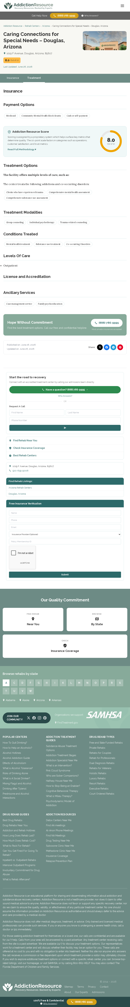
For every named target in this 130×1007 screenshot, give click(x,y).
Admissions (98, 992)
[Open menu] (122, 5)
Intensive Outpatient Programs (19, 865)
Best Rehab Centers (24, 455)
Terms (80, 986)
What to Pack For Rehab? (16, 845)
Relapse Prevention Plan (59, 861)
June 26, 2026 (25, 66)
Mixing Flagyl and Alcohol (17, 783)
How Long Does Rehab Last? (19, 835)
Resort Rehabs (97, 783)
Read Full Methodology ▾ (22, 149)
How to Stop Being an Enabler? (63, 786)
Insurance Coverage (57, 856)
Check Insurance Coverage (29, 448)
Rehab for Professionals (102, 758)
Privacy (92, 986)
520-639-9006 (20, 470)
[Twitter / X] (28, 718)
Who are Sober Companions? (62, 775)
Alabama (10, 700)
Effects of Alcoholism (14, 763)
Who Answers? (91, 15)
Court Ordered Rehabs (101, 793)
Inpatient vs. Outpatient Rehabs (19, 860)
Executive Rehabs (99, 788)
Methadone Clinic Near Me (60, 851)
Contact (104, 986)
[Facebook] (34, 718)
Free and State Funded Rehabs (106, 742)
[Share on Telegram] (113, 347)
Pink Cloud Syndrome (58, 770)
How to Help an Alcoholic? (17, 747)
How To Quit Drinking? (15, 742)
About (67, 992)
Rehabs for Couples (100, 753)
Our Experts (81, 992)
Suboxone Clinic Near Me (60, 845)
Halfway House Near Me (59, 780)
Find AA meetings (55, 825)
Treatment (34, 77)
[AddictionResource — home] (28, 5)
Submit (65, 574)
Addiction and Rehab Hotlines (19, 830)
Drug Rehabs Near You (15, 825)
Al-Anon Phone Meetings (59, 830)
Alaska (25, 700)
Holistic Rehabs (97, 773)
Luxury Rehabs (97, 778)
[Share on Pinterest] (120, 347)
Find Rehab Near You (25, 440)
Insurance (13, 77)
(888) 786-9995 (66, 15)
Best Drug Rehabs (12, 820)
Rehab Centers (32, 26)
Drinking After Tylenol (14, 788)
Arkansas (56, 700)
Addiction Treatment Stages (61, 755)
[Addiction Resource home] (32, 987)
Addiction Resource (12, 26)
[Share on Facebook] (107, 347)
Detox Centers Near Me (58, 820)
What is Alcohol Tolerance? (18, 768)
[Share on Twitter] (100, 347)
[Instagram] (39, 718)
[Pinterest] (45, 718)
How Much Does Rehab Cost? (19, 840)
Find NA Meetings (55, 835)
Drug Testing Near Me (58, 840)
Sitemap (68, 986)
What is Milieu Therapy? (59, 796)
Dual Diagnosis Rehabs (101, 763)
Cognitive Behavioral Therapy (62, 791)
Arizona (46, 26)
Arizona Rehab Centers (20, 487)
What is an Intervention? (59, 765)
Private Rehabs (97, 747)
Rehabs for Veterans (100, 768)
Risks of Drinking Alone (15, 773)
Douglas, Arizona (17, 494)
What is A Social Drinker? (16, 778)
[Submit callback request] (65, 428)
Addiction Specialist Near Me (61, 760)
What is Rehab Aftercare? (16, 879)
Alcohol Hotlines (12, 753)
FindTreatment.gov (67, 722)
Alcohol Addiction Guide (16, 758)
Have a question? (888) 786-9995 (65, 389)
